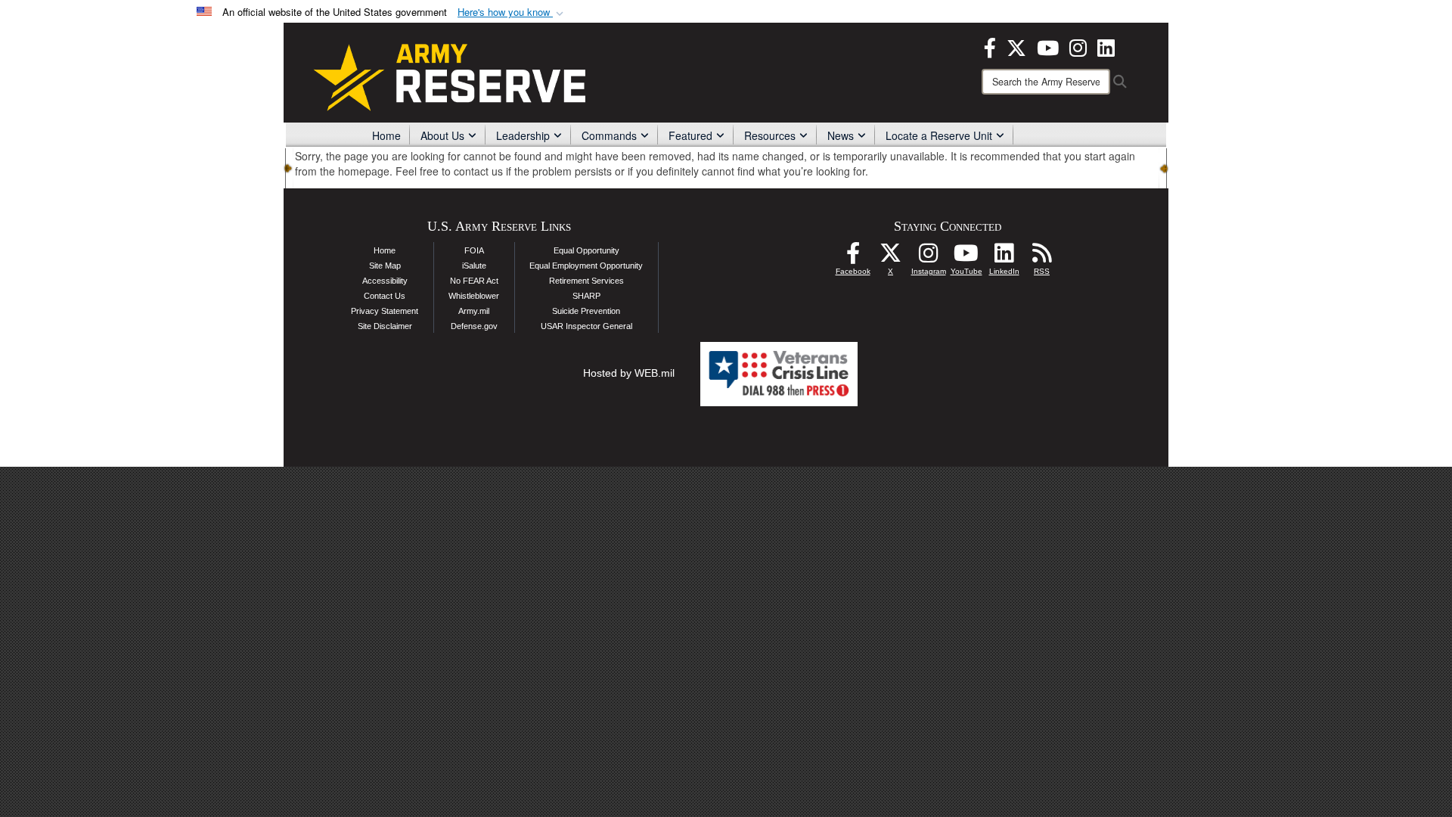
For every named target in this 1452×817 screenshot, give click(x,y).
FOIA (474, 250)
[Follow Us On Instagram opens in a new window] (929, 257)
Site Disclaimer (385, 326)
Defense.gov (474, 326)
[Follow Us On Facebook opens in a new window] (853, 257)
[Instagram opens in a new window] (1078, 46)
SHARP (586, 295)
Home (386, 135)
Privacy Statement (384, 310)
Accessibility (385, 280)
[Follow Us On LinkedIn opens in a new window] (1004, 257)
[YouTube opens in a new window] (1048, 46)
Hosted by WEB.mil (629, 373)
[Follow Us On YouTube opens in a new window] (966, 257)
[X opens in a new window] (1016, 46)
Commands (609, 135)
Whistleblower (473, 295)
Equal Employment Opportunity (586, 265)
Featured (690, 135)
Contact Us (384, 295)
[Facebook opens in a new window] (990, 46)
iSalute (474, 265)
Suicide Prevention (586, 310)
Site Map (385, 265)
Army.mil (473, 310)
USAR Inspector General (586, 326)
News (840, 135)
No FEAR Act (474, 280)
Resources (770, 135)
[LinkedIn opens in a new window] (1106, 46)
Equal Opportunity (586, 250)
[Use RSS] (1042, 257)
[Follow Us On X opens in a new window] (891, 257)
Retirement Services (586, 280)
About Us (442, 135)
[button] (512, 12)
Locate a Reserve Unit (939, 135)
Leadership (523, 135)
